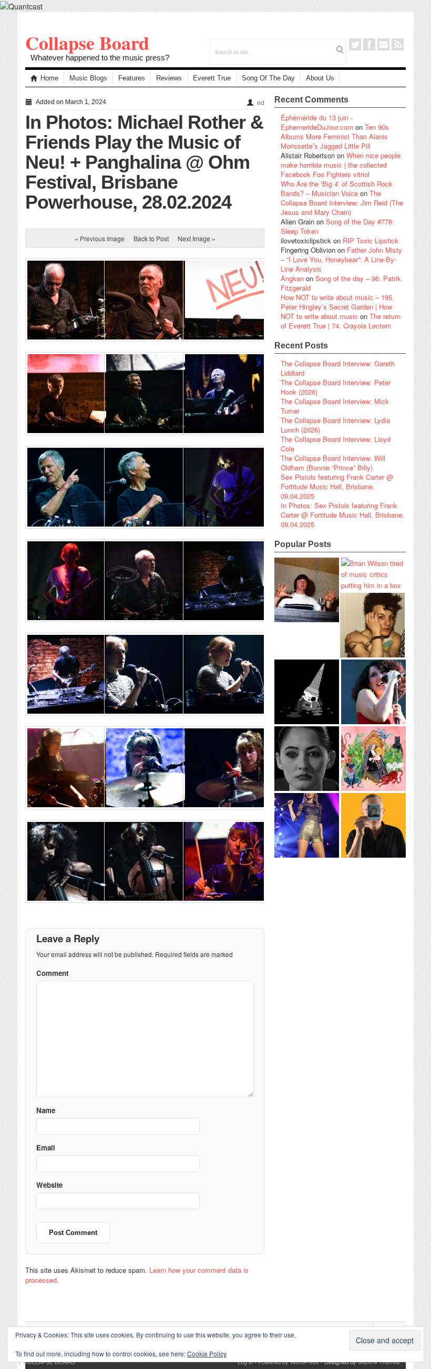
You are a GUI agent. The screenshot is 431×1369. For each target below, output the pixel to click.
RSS (398, 44)
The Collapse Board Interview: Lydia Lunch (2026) (335, 425)
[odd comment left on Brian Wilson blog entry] (306, 590)
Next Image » (197, 238)
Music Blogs (88, 78)
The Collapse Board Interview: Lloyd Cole (336, 444)
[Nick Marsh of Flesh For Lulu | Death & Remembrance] (372, 625)
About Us (320, 78)
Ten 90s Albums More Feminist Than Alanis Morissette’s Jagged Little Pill (335, 136)
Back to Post (151, 238)
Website (49, 1185)
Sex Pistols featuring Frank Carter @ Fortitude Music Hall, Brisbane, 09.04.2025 (337, 486)
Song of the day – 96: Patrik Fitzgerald (341, 283)
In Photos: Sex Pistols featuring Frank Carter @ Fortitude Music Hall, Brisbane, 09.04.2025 (342, 514)
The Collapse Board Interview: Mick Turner (335, 406)
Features (131, 78)
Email (383, 44)
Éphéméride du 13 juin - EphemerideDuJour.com (317, 122)
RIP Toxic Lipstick (370, 240)
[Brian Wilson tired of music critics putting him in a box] (373, 574)
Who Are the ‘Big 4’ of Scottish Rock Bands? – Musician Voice (337, 188)
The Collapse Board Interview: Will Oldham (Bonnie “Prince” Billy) (333, 462)
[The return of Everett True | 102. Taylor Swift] (306, 825)
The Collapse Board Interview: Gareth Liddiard (338, 368)
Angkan (292, 278)
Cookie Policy (207, 1353)
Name (45, 1110)
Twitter (355, 44)
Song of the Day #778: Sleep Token (337, 226)
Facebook (369, 44)
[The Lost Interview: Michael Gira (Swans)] (373, 825)
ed (260, 103)
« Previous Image (100, 238)
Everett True (212, 78)
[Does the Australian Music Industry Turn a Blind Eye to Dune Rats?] (306, 692)
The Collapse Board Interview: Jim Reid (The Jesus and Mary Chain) (342, 202)
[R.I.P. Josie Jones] (306, 758)
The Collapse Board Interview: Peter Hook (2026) (336, 387)
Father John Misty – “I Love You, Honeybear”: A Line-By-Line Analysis (341, 259)
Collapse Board (87, 42)
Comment (52, 973)
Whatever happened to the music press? (99, 57)
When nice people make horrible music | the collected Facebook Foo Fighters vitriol (341, 164)
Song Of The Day (268, 78)
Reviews (169, 78)
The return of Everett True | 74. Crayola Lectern (341, 321)
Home (49, 78)
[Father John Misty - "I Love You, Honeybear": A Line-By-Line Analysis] (373, 758)
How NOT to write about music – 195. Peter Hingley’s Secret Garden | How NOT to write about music (337, 306)
